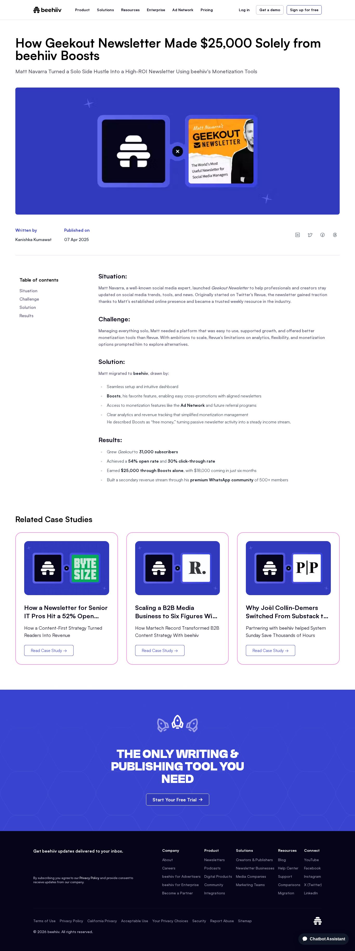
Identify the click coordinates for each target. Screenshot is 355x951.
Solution (27, 307)
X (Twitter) (313, 884)
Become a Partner (177, 893)
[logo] (47, 10)
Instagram (312, 876)
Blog (282, 859)
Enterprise (156, 10)
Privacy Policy (89, 878)
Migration (286, 893)
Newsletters (214, 859)
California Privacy (102, 921)
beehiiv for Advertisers (181, 876)
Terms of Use (44, 921)
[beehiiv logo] (317, 921)
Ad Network (182, 10)
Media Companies (251, 876)
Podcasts (212, 868)
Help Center (288, 868)
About (167, 859)
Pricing (207, 10)
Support (285, 876)
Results (26, 315)
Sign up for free (304, 10)
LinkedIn (311, 893)
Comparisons (289, 884)
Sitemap (245, 921)
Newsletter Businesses (255, 868)
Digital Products (218, 876)
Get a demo (269, 10)
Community (213, 884)
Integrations (214, 893)
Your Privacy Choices (170, 921)
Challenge (29, 299)
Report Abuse (222, 921)
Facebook (312, 868)
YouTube (311, 859)
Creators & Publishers (254, 859)
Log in (244, 10)
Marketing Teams (250, 884)
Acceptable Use (134, 921)
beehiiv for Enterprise (180, 884)
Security (199, 921)
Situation (28, 290)
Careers (168, 868)
